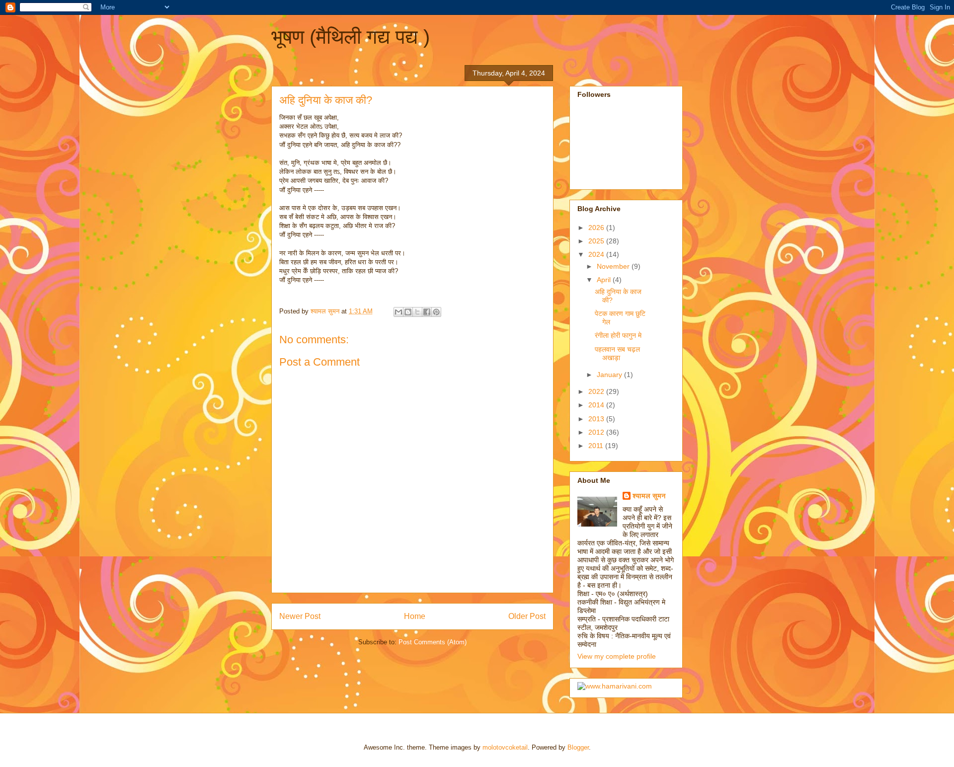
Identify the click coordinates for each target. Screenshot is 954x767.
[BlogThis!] (408, 312)
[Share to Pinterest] (436, 312)
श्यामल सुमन (649, 496)
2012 (597, 432)
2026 (597, 227)
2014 (597, 405)
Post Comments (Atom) (432, 642)
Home (414, 616)
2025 (597, 241)
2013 (597, 419)
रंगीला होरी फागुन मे (618, 335)
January (610, 375)
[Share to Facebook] (427, 312)
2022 (597, 391)
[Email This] (398, 312)
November (614, 266)
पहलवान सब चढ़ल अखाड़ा (617, 353)
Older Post (527, 616)
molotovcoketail (505, 747)
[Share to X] (417, 312)
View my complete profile (616, 656)
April (605, 280)
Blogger (578, 747)
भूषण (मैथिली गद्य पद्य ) (350, 37)
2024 (597, 254)
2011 (596, 446)
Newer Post (299, 616)
